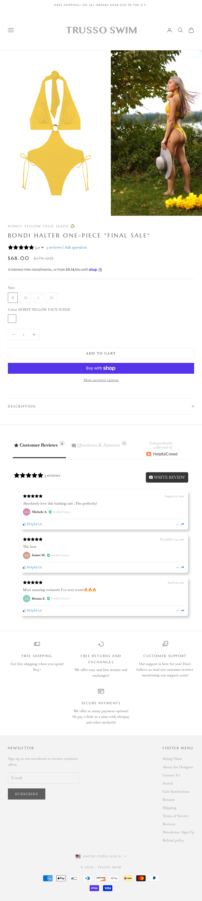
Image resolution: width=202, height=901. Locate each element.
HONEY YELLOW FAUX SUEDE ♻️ (42, 226)
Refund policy (173, 840)
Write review (169, 477)
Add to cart (101, 353)
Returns (169, 799)
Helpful (31, 524)
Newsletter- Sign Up (178, 832)
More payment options (101, 380)
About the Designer (178, 767)
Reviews (169, 824)
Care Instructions (176, 791)
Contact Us (171, 775)
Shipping (169, 807)
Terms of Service (176, 816)
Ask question (76, 247)
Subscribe (26, 794)
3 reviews (54, 247)
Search (168, 783)
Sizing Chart (172, 758)
